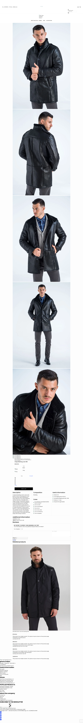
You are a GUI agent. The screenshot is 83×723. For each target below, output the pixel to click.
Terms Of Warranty (4, 674)
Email (14, 538)
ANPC (24, 709)
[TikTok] (1, 720)
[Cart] (80, 7)
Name (14, 537)
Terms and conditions (4, 709)
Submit (10, 703)
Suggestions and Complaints (6, 700)
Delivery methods (3, 671)
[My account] (78, 7)
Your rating (16, 529)
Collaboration (3, 699)
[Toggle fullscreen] (0, 721)
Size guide (31, 475)
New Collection (34, 20)
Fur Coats (2, 690)
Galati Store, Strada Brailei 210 (6, 681)
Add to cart (23, 488)
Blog (1, 675)
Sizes (22, 475)
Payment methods (4, 670)
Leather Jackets (3, 689)
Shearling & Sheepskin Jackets (6, 686)
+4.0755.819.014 (3, 664)
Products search (70, 10)
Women (40, 20)
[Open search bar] (68, 9)
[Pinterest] (1, 716)
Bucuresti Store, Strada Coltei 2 (6, 680)
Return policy (3, 673)
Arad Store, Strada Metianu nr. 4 (7, 679)
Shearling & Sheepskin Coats (6, 687)
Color (24, 466)
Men (44, 20)
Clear (16, 485)
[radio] (24, 468)
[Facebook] (1, 712)
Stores (1, 697)
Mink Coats (2, 691)
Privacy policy (13, 709)
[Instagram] (1, 718)
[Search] (68, 12)
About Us (2, 696)
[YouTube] (1, 714)
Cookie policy (19, 709)
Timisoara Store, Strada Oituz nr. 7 (7, 683)
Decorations (49, 20)
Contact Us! (2, 695)
